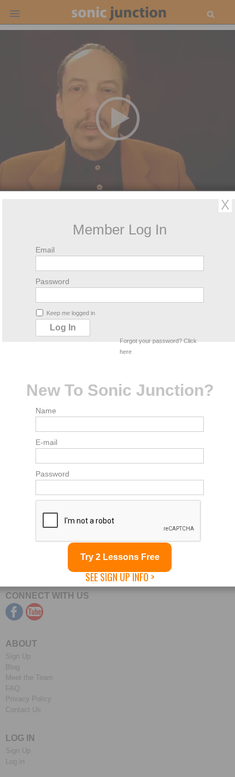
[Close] (225, 204)
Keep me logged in (70, 312)
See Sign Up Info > (120, 576)
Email (45, 249)
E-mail (46, 441)
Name (46, 410)
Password (52, 280)
